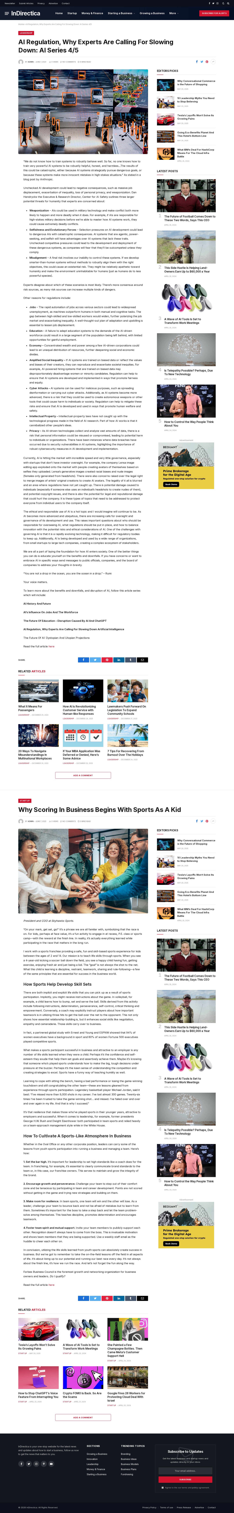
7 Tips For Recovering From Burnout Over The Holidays (125, 753)
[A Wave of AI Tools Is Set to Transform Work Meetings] (186, 298)
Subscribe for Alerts (214, 13)
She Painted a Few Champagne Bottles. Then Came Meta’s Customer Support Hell (124, 1350)
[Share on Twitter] (201, 61)
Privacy (41, 3)
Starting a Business (120, 13)
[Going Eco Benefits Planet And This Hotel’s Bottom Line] (165, 137)
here (51, 646)
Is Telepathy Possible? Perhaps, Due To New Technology (188, 372)
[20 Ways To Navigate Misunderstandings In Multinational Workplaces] (38, 735)
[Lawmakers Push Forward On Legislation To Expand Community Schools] (127, 690)
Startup (72, 13)
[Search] (228, 3)
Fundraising (127, 1474)
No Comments (69, 62)
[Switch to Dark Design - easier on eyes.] (223, 3)
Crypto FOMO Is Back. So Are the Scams (82, 1395)
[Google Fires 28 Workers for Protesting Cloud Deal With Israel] (127, 1377)
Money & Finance (92, 13)
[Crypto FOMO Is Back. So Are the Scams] (83, 1377)
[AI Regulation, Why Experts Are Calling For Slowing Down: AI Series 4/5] (83, 111)
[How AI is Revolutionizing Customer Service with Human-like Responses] (83, 690)
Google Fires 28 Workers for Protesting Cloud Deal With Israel (126, 1397)
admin (31, 62)
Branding (125, 1454)
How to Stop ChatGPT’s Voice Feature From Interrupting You (38, 1395)
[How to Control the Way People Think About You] (186, 401)
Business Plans (128, 1469)
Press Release (184, 1507)
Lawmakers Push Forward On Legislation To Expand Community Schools (126, 710)
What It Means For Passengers (30, 708)
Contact (65, 3)
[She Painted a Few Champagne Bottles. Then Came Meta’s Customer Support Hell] (127, 1329)
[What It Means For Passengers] (38, 690)
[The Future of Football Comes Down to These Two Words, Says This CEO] (186, 195)
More (172, 13)
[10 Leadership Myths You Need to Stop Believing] (165, 102)
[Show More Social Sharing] (213, 61)
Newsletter (10, 3)
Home (59, 13)
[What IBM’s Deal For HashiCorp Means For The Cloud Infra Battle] (165, 154)
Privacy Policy (149, 1507)
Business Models (130, 1464)
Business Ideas (129, 1459)
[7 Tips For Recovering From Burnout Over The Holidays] (127, 735)
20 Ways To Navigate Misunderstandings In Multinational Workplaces (35, 755)
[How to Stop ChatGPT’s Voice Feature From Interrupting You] (38, 1377)
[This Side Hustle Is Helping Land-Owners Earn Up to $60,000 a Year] (186, 247)
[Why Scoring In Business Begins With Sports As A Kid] (83, 871)
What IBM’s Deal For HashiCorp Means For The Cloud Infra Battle (195, 153)
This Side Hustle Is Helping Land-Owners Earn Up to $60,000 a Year (187, 269)
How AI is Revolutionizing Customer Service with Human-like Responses (79, 710)
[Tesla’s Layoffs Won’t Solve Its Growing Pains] (165, 119)
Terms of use (166, 1507)
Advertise (53, 3)
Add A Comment (83, 775)
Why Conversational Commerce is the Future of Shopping (196, 82)
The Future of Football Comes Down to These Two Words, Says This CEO (190, 218)
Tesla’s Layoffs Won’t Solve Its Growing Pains (195, 117)
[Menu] (7, 13)
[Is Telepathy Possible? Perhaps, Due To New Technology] (186, 349)
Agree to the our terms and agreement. (186, 1487)
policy (195, 1487)
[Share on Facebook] (196, 61)
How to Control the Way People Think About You (189, 423)
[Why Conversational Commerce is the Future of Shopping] (165, 85)
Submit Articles (26, 3)
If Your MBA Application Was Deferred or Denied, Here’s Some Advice (81, 755)
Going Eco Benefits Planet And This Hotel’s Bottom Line (195, 134)
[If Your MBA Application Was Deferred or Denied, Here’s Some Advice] (83, 735)
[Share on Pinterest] (207, 61)
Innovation (92, 1459)
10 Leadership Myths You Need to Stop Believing (195, 100)
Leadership (26, 33)
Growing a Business (152, 13)
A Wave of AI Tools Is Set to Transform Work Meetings (182, 321)
